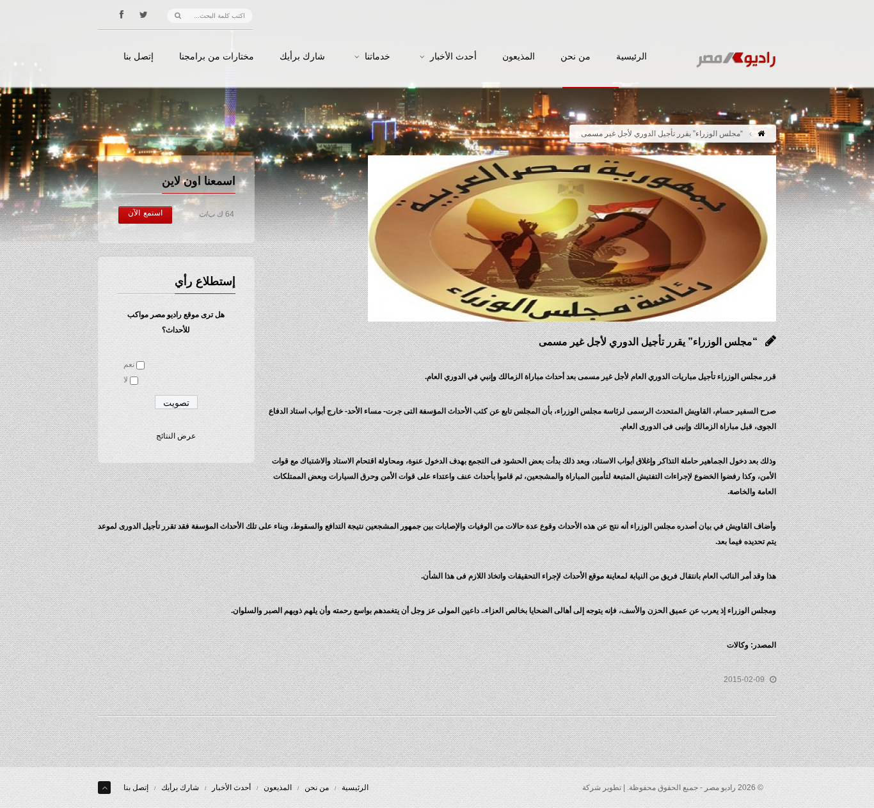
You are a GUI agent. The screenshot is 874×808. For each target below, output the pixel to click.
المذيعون (518, 56)
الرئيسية (631, 56)
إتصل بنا (138, 56)
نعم (128, 364)
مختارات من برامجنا (216, 56)
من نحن (575, 56)
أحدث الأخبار (453, 56)
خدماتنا (377, 56)
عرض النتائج (176, 435)
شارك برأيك (302, 56)
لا (125, 379)
